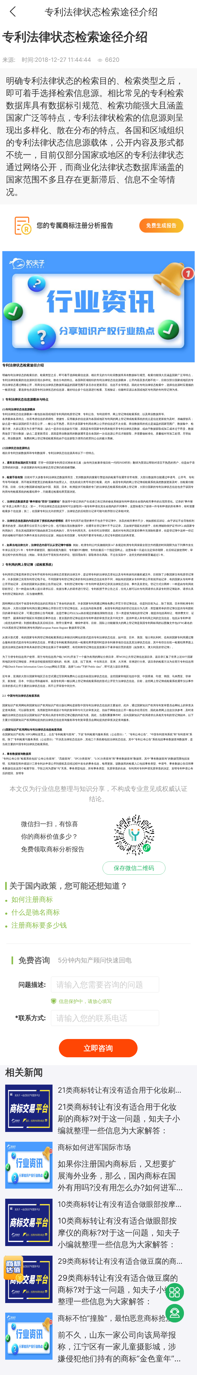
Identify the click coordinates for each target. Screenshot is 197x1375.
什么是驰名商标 (35, 912)
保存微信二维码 (134, 867)
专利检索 (110, 375)
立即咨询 (98, 1048)
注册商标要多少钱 (39, 925)
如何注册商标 (32, 899)
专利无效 (83, 710)
